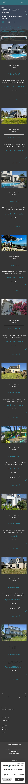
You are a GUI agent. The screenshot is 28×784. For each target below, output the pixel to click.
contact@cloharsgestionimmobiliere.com (14, 749)
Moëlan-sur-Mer (5, 720)
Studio (3, 727)
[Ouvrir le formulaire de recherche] (22, 2)
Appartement (5, 729)
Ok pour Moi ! (19, 779)
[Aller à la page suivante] (25, 694)
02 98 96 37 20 (14, 748)
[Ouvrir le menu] (26, 2)
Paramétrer (7, 779)
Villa (3, 734)
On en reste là (19, 763)
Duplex (3, 732)
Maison (3, 730)
